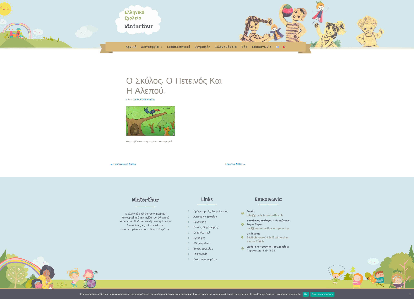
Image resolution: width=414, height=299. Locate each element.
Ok (305, 294)
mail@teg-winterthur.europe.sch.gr (268, 228)
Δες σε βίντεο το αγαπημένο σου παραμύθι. (149, 141)
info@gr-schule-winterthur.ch (265, 215)
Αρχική (131, 47)
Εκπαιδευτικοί (178, 47)
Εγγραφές (202, 47)
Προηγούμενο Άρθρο (123, 164)
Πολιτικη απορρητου (322, 294)
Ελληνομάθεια (226, 47)
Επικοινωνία (262, 47)
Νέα (244, 47)
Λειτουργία (150, 47)
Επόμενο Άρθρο (235, 164)
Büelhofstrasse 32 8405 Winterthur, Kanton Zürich (268, 239)
